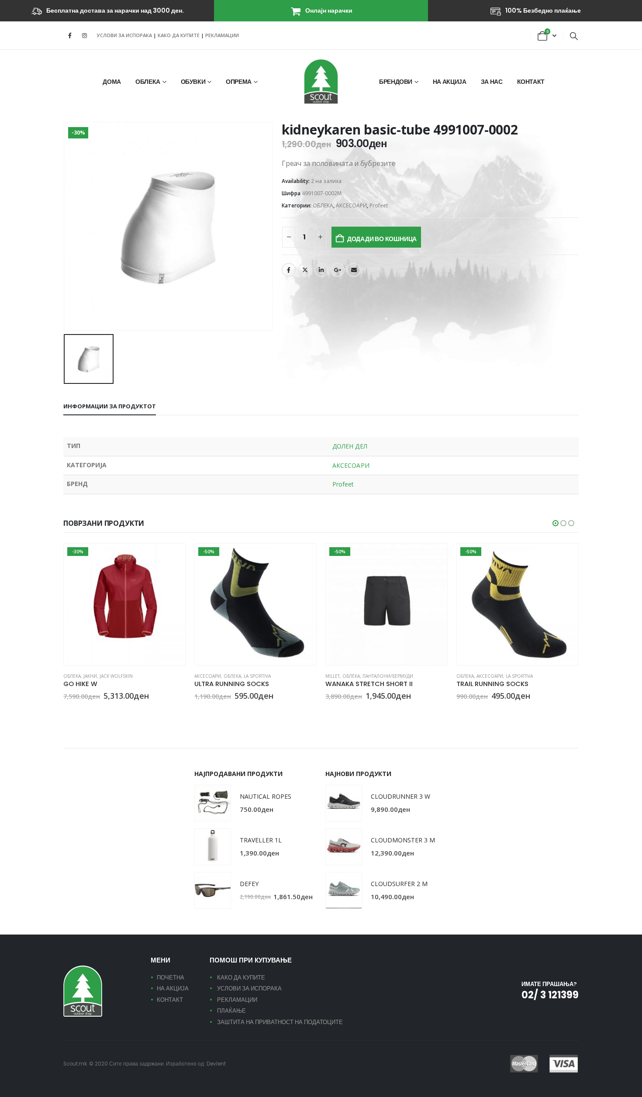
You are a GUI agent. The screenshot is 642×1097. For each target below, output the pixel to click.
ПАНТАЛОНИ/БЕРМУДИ (387, 676)
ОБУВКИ (193, 81)
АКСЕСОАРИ (351, 205)
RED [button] (78, 712)
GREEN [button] (209, 712)
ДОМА (112, 81)
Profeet (378, 205)
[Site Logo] (321, 81)
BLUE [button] (198, 712)
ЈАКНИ (90, 676)
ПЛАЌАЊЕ (231, 1011)
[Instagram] (84, 35)
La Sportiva (257, 676)
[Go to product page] (212, 803)
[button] (574, 36)
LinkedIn (321, 270)
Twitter (305, 270)
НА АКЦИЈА (449, 81)
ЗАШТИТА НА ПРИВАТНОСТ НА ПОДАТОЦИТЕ (280, 1022)
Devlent (216, 1063)
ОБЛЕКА (147, 81)
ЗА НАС (492, 81)
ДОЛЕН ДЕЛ (349, 446)
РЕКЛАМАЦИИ (222, 35)
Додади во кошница (382, 239)
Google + (338, 270)
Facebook (289, 270)
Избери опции (171, 558)
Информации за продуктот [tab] (109, 406)
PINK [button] (67, 712)
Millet (332, 676)
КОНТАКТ (531, 81)
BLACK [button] (329, 712)
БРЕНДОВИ (395, 81)
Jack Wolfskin (116, 676)
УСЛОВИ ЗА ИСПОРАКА (124, 35)
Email (354, 270)
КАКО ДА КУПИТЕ (179, 35)
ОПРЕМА (239, 81)
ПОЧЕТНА (170, 977)
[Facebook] (70, 35)
